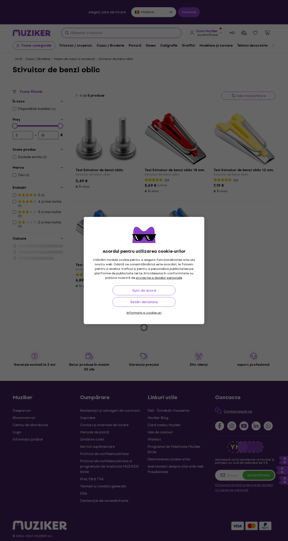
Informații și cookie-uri (144, 312)
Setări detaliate (144, 302)
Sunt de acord (144, 290)
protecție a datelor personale (159, 277)
